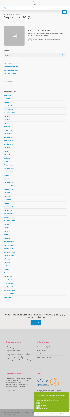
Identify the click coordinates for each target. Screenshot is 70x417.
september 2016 (9, 252)
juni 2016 (7, 262)
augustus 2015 (9, 294)
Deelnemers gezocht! (11, 66)
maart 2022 (7, 102)
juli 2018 (7, 193)
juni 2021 (7, 119)
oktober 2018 (8, 189)
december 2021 (9, 106)
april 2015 (7, 297)
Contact (35, 323)
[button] (38, 403)
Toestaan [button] (39, 413)
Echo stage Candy (10, 73)
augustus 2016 (9, 255)
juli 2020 (7, 147)
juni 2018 (7, 196)
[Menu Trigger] (64, 12)
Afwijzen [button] (62, 413)
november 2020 (9, 140)
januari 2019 (8, 179)
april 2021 (7, 126)
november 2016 (9, 245)
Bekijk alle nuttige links (43, 357)
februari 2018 (8, 207)
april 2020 (7, 158)
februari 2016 (8, 273)
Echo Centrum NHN (42, 354)
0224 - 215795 (16, 382)
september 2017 (9, 220)
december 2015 (9, 280)
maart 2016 (7, 269)
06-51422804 (11, 391)
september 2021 (9, 113)
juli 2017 (7, 224)
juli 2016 (7, 259)
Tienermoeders (41, 350)
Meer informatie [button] (54, 400)
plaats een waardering (24, 360)
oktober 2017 (8, 217)
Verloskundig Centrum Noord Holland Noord (46, 39)
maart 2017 (7, 234)
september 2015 (9, 290)
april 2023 (7, 99)
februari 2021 (8, 130)
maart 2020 (7, 161)
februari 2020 (8, 165)
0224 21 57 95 (57, 315)
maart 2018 (7, 203)
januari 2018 (8, 210)
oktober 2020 (8, 144)
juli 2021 (7, 116)
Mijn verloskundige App (44, 347)
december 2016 (9, 241)
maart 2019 (7, 175)
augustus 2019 (9, 172)
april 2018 (7, 200)
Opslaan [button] (51, 413)
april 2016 (7, 266)
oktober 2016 (8, 248)
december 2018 (9, 182)
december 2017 (9, 214)
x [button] (67, 393)
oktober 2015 (8, 287)
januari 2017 (8, 238)
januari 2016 (8, 276)
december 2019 (9, 168)
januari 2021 (8, 133)
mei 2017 (7, 231)
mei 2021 (7, 123)
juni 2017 (7, 227)
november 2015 (9, 283)
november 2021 (9, 109)
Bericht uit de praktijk (11, 70)
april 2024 (7, 95)
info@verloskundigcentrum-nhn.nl (17, 384)
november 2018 (9, 186)
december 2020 (9, 137)
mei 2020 (7, 154)
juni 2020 (7, 151)
